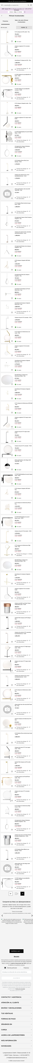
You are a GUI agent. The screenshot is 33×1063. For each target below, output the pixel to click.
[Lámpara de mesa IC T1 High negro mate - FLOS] (16, 651)
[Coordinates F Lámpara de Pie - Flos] (16, 65)
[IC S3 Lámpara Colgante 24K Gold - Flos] (16, 265)
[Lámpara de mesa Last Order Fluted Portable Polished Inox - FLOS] (16, 840)
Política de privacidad (20, 988)
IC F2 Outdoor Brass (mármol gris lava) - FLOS (23, 734)
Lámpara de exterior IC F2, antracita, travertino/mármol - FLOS (23, 633)
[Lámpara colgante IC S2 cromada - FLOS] (16, 593)
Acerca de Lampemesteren (13, 1035)
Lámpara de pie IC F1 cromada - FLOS (23, 445)
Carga (4, 1030)
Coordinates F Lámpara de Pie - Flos (23, 60)
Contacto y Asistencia (11, 997)
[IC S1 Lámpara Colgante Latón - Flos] (16, 108)
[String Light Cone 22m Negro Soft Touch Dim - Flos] (16, 868)
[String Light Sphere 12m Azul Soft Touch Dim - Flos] (16, 193)
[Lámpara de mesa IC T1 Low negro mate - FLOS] (16, 752)
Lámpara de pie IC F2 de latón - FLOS (23, 531)
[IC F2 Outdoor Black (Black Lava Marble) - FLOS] (16, 854)
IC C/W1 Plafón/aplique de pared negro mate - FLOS (23, 475)
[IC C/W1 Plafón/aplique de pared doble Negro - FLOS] (16, 137)
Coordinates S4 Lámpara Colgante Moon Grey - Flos (22, 361)
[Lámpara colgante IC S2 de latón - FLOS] (16, 351)
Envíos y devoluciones (11, 1008)
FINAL (15, 12)
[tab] (16, 997)
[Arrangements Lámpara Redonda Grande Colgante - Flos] (16, 151)
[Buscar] (28, 5)
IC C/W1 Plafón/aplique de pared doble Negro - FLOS (23, 132)
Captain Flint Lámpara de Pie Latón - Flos (23, 762)
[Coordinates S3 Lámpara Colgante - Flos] (16, 393)
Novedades (6, 1046)
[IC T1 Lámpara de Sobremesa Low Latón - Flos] (16, 336)
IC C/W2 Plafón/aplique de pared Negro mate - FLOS (22, 517)
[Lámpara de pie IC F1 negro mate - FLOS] (16, 436)
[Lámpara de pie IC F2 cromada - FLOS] (16, 322)
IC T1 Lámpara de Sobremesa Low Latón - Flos (22, 332)
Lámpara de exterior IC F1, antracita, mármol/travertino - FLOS (23, 232)
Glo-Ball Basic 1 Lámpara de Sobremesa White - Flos (21, 560)
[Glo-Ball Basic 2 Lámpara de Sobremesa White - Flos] (16, 379)
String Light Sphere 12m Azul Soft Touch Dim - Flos (22, 189)
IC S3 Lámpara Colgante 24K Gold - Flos (22, 261)
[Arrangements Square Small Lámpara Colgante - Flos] (16, 222)
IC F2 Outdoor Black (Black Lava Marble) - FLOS (22, 850)
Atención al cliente (10, 1002)
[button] (12, 41)
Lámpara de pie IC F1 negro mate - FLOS (22, 432)
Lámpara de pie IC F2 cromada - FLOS (23, 317)
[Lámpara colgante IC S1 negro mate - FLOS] (16, 122)
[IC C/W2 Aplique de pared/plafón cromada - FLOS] (16, 883)
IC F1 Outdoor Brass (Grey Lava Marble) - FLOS (22, 161)
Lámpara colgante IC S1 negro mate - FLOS (23, 118)
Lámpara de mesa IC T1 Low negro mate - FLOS (22, 748)
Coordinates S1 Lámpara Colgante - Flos (23, 574)
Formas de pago (8, 1019)
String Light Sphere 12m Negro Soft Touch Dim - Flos (23, 460)
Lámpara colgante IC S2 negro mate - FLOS (23, 418)
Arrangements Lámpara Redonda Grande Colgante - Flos (22, 147)
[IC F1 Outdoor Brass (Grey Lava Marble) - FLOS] (16, 165)
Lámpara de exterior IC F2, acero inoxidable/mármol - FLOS (22, 676)
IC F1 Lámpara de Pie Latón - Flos (22, 31)
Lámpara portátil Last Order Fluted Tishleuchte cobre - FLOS (23, 604)
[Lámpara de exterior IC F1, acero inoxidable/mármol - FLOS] (16, 179)
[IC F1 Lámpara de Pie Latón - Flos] (16, 36)
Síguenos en (6, 1024)
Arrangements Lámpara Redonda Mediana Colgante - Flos (22, 821)
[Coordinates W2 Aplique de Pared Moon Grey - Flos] (16, 293)
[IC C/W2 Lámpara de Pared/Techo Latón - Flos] (16, 781)
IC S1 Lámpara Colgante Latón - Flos (23, 103)
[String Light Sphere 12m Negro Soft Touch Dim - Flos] (16, 464)
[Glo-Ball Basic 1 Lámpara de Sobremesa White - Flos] (16, 564)
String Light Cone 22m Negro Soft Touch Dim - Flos (22, 864)
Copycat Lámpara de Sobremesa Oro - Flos (23, 719)
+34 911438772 (24, 1055)
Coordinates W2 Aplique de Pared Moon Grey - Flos (22, 289)
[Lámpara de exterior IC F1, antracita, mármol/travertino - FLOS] (16, 236)
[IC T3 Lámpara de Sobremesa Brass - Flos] (16, 507)
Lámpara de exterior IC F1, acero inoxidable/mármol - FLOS (22, 175)
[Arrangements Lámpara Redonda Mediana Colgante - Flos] (16, 825)
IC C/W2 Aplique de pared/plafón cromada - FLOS (22, 878)
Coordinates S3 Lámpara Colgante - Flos (23, 389)
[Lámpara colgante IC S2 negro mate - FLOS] (16, 422)
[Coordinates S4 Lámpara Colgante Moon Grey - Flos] (16, 365)
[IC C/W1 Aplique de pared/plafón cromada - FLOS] (16, 93)
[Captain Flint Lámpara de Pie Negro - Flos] (16, 623)
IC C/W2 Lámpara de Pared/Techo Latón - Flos (22, 777)
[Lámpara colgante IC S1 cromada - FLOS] (16, 50)
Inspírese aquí (15, 951)
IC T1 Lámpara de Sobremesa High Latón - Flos (22, 546)
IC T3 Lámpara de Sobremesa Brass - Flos (23, 503)
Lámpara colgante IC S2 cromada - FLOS (22, 589)
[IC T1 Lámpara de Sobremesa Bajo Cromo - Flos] (16, 810)
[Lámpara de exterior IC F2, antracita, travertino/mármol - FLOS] (16, 637)
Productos (5, 21)
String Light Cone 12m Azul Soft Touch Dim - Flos (23, 705)
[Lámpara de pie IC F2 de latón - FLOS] (16, 535)
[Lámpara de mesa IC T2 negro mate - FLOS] (16, 666)
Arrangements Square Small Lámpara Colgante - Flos (23, 218)
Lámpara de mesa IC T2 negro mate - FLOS (23, 661)
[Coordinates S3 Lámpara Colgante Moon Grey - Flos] (16, 308)
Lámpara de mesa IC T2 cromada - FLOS (22, 791)
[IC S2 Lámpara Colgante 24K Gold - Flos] (16, 493)
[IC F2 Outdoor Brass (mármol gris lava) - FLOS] (16, 738)
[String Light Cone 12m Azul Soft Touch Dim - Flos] (16, 709)
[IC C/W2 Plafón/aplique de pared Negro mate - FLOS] (16, 521)
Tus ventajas (7, 1013)
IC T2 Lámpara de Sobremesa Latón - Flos (23, 690)
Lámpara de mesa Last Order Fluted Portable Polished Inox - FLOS (23, 835)
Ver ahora (16, 10)
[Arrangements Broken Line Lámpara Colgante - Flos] (16, 251)
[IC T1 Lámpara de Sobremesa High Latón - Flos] (16, 550)
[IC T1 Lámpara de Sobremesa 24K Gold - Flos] (16, 408)
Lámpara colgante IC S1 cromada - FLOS (22, 46)
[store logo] (12, 5)
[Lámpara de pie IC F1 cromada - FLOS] (16, 450)
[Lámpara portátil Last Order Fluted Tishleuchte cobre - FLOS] (16, 608)
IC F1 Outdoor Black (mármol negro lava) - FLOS (23, 203)
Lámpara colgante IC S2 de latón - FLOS (22, 346)
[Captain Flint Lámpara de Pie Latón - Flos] (16, 767)
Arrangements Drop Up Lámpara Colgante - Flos (22, 275)
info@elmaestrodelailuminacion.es (17, 1057)
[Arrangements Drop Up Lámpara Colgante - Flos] (16, 279)
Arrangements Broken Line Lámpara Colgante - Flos (23, 246)
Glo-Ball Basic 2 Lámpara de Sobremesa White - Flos (21, 375)
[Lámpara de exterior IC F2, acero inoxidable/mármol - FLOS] (16, 680)
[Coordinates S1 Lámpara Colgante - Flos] (16, 579)
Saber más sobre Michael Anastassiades (21, 21)
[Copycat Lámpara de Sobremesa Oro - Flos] (16, 723)
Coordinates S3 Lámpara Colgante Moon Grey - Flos (22, 303)
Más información (9, 1040)
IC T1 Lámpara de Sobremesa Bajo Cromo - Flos (22, 806)
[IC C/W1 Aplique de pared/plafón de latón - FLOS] (16, 79)
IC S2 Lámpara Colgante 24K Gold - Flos (22, 489)
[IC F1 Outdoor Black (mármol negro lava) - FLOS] (16, 208)
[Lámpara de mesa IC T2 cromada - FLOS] (16, 796)
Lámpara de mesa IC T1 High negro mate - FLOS (22, 647)
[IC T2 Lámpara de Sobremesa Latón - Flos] (16, 695)
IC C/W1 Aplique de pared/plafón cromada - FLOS (22, 89)
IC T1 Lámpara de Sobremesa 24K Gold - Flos (23, 403)
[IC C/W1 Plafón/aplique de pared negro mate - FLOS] (16, 479)
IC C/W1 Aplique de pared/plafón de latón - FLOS (23, 75)
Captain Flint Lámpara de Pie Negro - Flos (23, 618)
